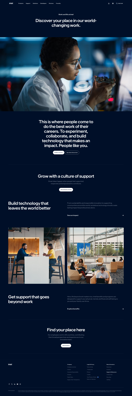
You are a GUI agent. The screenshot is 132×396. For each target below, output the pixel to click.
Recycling (109, 377)
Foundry (58, 3)
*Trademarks (90, 369)
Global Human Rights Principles (65, 391)
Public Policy (70, 377)
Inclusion (69, 374)
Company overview (71, 367)
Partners (51, 3)
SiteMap (108, 379)
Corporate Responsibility (72, 372)
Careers (69, 369)
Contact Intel (109, 374)
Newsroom (109, 367)
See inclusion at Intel (66, 189)
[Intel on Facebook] (9, 384)
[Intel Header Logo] (11, 3)
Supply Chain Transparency (73, 379)
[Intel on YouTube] (17, 384)
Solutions (35, 3)
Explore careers (58, 152)
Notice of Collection (91, 379)
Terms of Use (90, 367)
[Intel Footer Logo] (10, 364)
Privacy (88, 372)
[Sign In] (109, 3)
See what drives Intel (72, 152)
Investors (109, 369)
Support (28, 3)
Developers (43, 3)
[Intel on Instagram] (20, 384)
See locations (66, 345)
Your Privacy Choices (92, 377)
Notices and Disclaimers (118, 390)
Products (20, 3)
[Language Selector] (113, 3)
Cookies (88, 374)
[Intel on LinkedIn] (15, 384)
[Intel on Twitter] (12, 384)
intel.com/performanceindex (100, 390)
